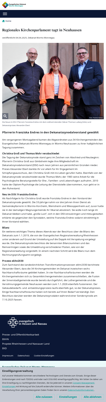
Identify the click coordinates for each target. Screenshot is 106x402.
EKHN (5, 339)
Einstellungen (68, 397)
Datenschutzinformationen (81, 390)
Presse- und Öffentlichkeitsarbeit (20, 334)
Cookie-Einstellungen (44, 355)
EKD (4, 348)
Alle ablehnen (92, 397)
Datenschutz (24, 355)
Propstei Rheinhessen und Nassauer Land (25, 343)
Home (8, 21)
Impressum (7, 355)
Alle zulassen (44, 397)
